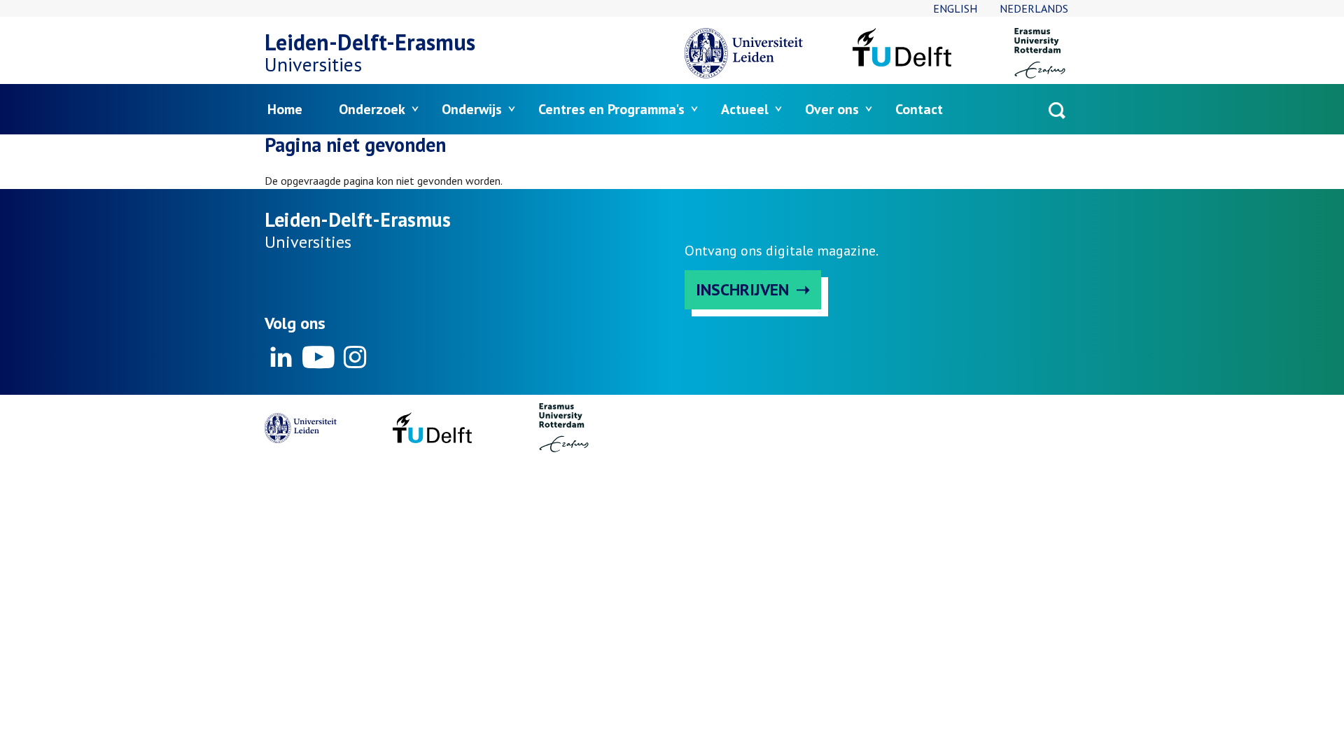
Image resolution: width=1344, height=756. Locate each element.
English (955, 8)
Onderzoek (372, 109)
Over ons (832, 109)
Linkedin (281, 357)
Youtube (318, 357)
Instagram (354, 357)
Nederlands (1034, 8)
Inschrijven (742, 289)
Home (284, 109)
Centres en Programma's (611, 109)
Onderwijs (472, 109)
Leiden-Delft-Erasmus (370, 42)
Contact (919, 109)
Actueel (745, 109)
